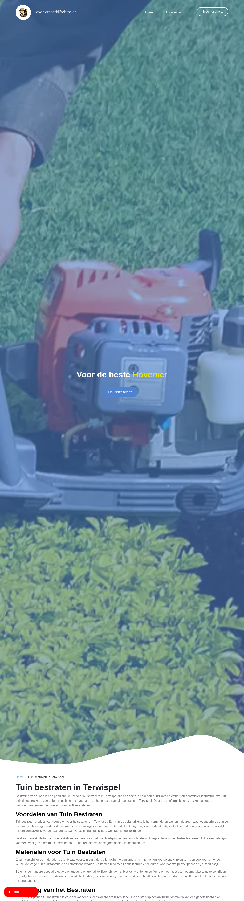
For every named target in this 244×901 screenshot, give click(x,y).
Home (149, 12)
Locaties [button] (171, 12)
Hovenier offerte (212, 11)
